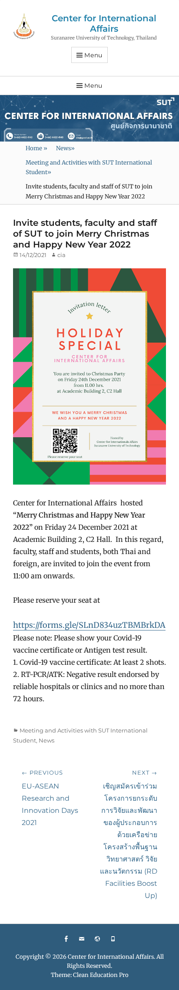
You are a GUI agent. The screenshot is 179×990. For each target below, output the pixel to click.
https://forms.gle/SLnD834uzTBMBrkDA (89, 625)
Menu (93, 55)
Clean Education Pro (101, 975)
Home (36, 148)
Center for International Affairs (104, 23)
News (65, 148)
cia (61, 254)
